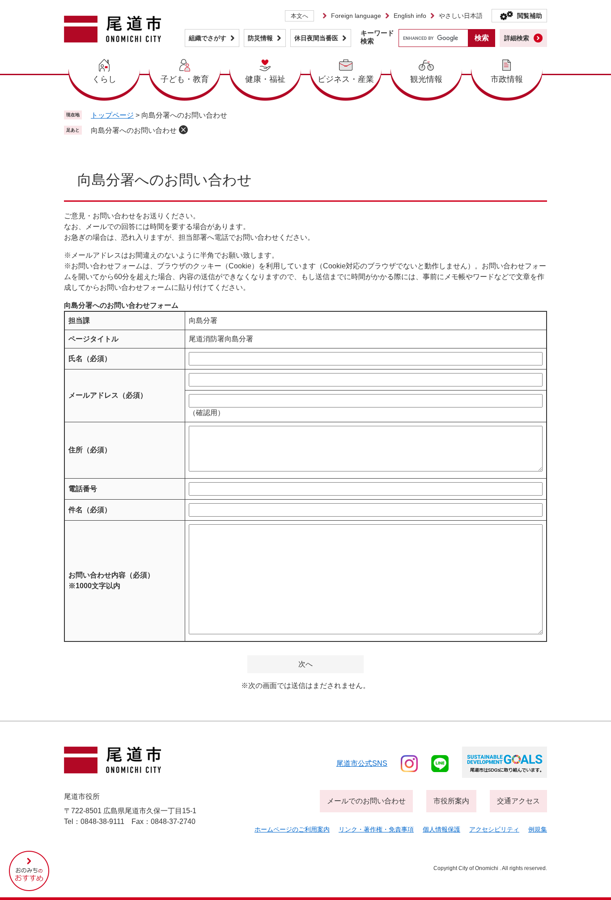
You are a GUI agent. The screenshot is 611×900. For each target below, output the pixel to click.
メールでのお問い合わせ (366, 801)
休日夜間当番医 (316, 38)
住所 (89, 450)
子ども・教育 (185, 79)
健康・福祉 (265, 79)
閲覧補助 (529, 15)
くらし (104, 79)
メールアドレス (107, 395)
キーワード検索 (377, 37)
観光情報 (426, 79)
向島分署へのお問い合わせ (134, 130)
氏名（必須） (89, 358)
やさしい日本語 (461, 15)
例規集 (537, 829)
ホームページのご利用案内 (292, 829)
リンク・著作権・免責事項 (376, 829)
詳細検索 (516, 38)
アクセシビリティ (494, 829)
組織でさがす (207, 38)
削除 (183, 129)
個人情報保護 (441, 829)
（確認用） (207, 412)
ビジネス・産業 (346, 79)
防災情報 (260, 38)
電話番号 (82, 488)
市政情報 (507, 79)
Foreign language (356, 15)
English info (410, 15)
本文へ (299, 16)
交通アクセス (518, 801)
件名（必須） (89, 510)
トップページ (112, 115)
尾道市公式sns (361, 763)
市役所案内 (451, 801)
